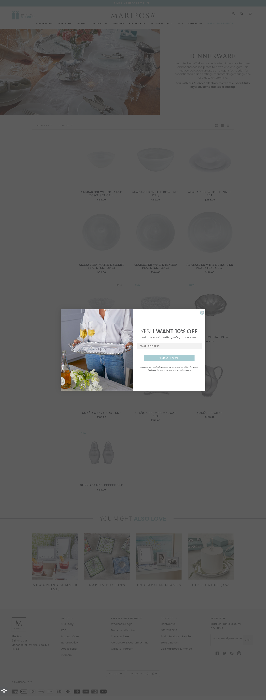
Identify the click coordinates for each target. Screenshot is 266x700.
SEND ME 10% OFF (169, 358)
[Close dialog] (202, 312)
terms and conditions (180, 367)
